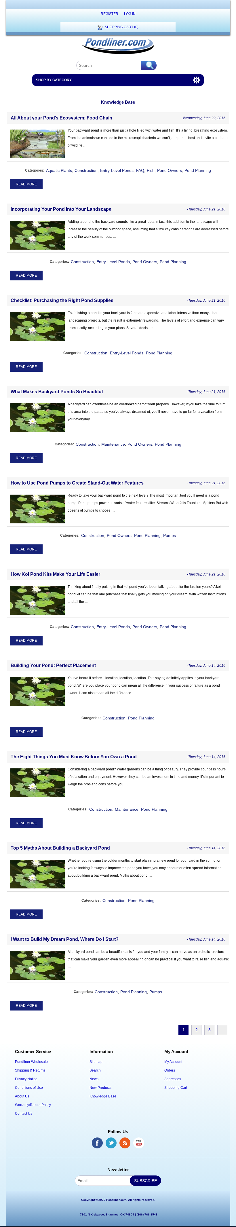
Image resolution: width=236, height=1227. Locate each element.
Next (222, 1030)
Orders (169, 1070)
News (94, 1079)
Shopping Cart (175, 1088)
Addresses (172, 1079)
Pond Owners (169, 170)
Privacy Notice (26, 1079)
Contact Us (23, 1114)
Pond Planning (197, 170)
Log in (130, 14)
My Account (173, 1062)
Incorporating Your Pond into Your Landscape (61, 209)
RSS (124, 1142)
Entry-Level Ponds (117, 170)
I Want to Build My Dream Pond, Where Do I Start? (65, 939)
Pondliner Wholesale (31, 1062)
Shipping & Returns (30, 1070)
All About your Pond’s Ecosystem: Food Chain (61, 117)
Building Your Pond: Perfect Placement (53, 665)
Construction (86, 170)
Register (109, 14)
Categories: (34, 170)
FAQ (140, 170)
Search (95, 1070)
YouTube (138, 1142)
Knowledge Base (103, 1096)
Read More (26, 184)
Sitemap (96, 1062)
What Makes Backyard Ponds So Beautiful (57, 391)
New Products (100, 1088)
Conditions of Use (29, 1088)
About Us (22, 1096)
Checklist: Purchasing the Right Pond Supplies (62, 300)
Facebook (97, 1142)
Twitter (111, 1142)
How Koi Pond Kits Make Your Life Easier (55, 574)
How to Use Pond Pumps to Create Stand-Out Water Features (77, 482)
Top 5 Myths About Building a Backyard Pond (60, 848)
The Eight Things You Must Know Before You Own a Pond (74, 756)
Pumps (169, 535)
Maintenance (113, 444)
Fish (151, 170)
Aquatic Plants (59, 170)
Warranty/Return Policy (33, 1105)
